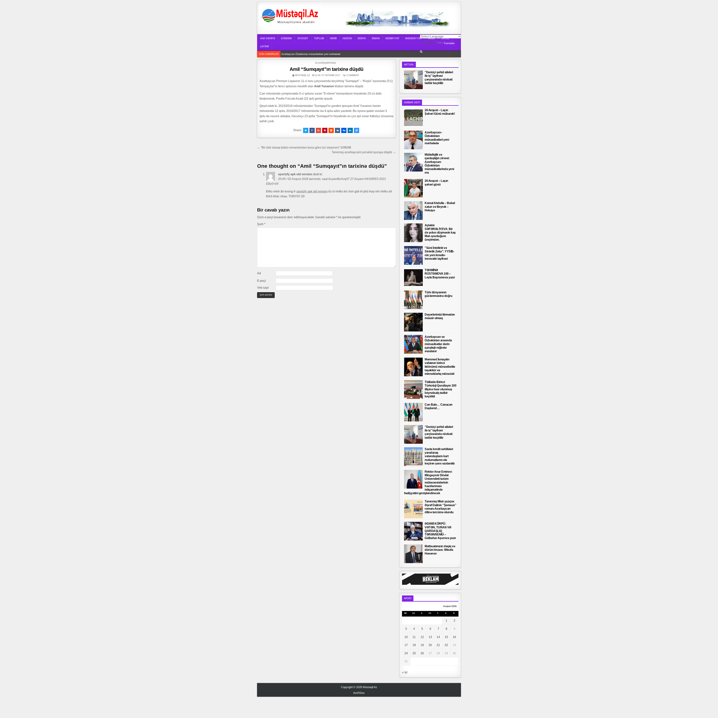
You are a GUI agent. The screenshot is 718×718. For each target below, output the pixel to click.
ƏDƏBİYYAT (392, 38)
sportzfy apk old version (295, 174)
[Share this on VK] (337, 130)
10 (406, 637)
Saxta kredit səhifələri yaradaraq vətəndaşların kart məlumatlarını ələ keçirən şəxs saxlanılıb (440, 456)
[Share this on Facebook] (312, 130)
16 (454, 637)
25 (414, 653)
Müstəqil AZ (302, 75)
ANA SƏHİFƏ (267, 38)
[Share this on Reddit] (331, 130)
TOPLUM (319, 38)
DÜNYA (362, 38)
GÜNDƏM (286, 38)
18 (414, 645)
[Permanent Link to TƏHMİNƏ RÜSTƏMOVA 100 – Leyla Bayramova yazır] (413, 277)
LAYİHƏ (264, 46)
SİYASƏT (302, 38)
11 (414, 637)
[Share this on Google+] (318, 130)
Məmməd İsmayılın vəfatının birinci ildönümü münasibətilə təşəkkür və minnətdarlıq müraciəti (440, 366)
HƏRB (333, 38)
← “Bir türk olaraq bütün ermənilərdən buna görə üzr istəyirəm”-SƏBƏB (304, 147)
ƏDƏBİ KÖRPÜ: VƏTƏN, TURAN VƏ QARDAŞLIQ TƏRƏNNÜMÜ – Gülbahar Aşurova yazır (440, 531)
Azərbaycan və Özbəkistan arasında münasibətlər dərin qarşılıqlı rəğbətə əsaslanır (438, 344)
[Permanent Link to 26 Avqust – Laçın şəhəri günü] (413, 188)
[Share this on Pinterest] (324, 130)
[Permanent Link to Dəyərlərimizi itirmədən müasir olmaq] (413, 322)
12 (422, 637)
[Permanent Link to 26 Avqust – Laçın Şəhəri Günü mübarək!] (413, 117)
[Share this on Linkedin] (350, 130)
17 (406, 645)
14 (438, 637)
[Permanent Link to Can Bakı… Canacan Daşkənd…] (413, 412)
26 (422, 653)
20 (430, 645)
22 (446, 645)
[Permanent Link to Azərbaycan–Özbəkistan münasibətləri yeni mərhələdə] (413, 140)
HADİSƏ (347, 38)
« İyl (404, 672)
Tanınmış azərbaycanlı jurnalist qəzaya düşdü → (364, 152)
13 (430, 637)
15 (446, 637)
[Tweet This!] (305, 130)
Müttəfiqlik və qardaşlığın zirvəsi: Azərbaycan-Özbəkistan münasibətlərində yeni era (326, 54)
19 (422, 645)
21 (438, 645)
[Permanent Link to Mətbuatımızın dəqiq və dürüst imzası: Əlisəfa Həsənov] (413, 553)
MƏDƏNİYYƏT (413, 38)
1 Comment (352, 75)
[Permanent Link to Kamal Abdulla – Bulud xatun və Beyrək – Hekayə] (413, 210)
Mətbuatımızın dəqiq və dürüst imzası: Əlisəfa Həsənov (440, 550)
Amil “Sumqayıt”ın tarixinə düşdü (326, 69)
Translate (449, 43)
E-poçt (261, 280)
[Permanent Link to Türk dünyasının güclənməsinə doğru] (413, 300)
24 (406, 653)
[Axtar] (421, 51)
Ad (259, 273)
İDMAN (376, 38)
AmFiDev (359, 692)
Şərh (261, 224)
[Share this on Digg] (343, 130)
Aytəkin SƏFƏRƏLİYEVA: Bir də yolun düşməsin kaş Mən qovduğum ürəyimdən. (440, 232)
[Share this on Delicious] (356, 130)
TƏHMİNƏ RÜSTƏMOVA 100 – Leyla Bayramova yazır (440, 273)
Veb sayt (263, 287)
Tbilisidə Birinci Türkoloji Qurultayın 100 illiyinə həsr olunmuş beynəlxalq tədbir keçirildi (440, 389)
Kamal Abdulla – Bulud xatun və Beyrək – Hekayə (440, 206)
